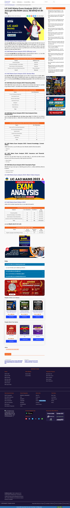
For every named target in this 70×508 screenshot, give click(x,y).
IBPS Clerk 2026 (8, 379)
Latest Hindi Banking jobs (10, 4)
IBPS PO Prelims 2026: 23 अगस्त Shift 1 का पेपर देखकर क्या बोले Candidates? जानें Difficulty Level (55, 34)
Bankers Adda (28, 373)
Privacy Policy (66, 503)
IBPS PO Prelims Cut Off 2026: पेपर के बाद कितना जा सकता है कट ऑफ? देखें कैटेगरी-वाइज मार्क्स (56, 21)
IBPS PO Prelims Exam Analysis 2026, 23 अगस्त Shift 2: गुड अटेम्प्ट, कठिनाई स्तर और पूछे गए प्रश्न (56, 29)
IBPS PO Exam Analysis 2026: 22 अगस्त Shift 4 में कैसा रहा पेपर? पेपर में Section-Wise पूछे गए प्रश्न (56, 38)
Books (52, 402)
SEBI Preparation (8, 398)
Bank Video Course (49, 375)
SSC (21, 397)
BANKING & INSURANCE (24, 395)
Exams (13, 2)
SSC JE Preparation (8, 400)
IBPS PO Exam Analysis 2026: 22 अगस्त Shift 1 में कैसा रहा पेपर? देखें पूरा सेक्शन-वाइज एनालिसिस (55, 54)
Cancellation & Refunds (49, 503)
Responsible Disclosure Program (38, 503)
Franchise (37, 402)
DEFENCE (22, 402)
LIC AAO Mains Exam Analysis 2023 (12, 349)
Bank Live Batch (49, 377)
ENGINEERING (23, 404)
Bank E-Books (48, 379)
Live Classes (53, 397)
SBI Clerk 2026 (7, 375)
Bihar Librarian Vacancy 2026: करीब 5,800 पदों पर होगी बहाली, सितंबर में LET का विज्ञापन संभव (56, 16)
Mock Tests (53, 395)
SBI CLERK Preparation (9, 397)
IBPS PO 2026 (7, 377)
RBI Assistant (7, 404)
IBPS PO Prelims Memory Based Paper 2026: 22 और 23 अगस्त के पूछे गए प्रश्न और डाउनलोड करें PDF (55, 25)
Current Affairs (27, 2)
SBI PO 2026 (7, 373)
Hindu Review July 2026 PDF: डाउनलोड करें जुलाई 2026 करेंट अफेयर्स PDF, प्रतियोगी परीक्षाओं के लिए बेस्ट (55, 71)
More (33, 2)
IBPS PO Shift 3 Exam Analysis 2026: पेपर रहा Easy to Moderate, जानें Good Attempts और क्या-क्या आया (56, 43)
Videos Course (54, 398)
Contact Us (38, 397)
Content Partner (39, 404)
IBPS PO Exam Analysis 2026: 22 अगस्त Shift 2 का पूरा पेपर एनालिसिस (55, 47)
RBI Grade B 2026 (8, 384)
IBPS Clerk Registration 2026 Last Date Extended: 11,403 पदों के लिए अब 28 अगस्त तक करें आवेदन (56, 59)
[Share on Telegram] (29, 16)
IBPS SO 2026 (7, 382)
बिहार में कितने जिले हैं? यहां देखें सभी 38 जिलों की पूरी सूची (56, 63)
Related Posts (8, 354)
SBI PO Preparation (8, 395)
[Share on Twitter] (35, 16)
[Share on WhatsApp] (27, 16)
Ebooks (52, 400)
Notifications (19, 2)
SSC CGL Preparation (9, 402)
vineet (7, 16)
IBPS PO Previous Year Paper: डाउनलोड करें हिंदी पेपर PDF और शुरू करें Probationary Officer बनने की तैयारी (55, 66)
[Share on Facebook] (33, 16)
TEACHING (22, 400)
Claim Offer (59, 507)
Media (37, 398)
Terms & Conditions (58, 503)
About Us (37, 395)
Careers (40, 400)
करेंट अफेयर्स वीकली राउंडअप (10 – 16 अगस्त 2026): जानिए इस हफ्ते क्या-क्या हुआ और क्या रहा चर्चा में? (56, 50)
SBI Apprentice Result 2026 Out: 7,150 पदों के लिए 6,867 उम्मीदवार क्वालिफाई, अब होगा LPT (55, 12)
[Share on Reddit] (31, 16)
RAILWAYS (22, 398)
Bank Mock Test (49, 373)
